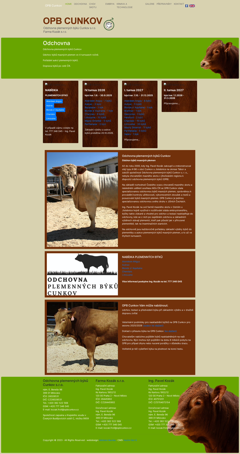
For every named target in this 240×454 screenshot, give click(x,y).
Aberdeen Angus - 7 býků (98, 100)
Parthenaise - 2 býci (95, 124)
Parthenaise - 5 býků (135, 130)
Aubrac (49, 105)
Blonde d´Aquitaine (55, 110)
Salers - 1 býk (131, 134)
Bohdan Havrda (107, 440)
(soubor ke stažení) (153, 325)
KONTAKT (179, 4)
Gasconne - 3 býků (134, 114)
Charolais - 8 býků (94, 114)
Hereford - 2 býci (133, 117)
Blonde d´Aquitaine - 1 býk (99, 110)
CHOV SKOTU (93, 6)
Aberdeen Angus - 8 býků (137, 100)
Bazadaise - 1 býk (94, 107)
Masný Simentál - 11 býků (137, 127)
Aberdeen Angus (54, 101)
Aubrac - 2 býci (93, 104)
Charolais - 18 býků (134, 120)
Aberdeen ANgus (131, 261)
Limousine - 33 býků (135, 124)
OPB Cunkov (53, 5)
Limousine (50, 118)
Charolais (50, 114)
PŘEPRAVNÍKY (164, 4)
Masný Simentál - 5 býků (98, 120)
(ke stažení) (170, 331)
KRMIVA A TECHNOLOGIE (125, 6)
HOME (69, 3)
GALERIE (149, 4)
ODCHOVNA (80, 4)
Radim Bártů (130, 440)
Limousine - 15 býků (95, 117)
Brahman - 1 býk (132, 110)
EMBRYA (109, 4)
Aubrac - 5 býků (132, 104)
